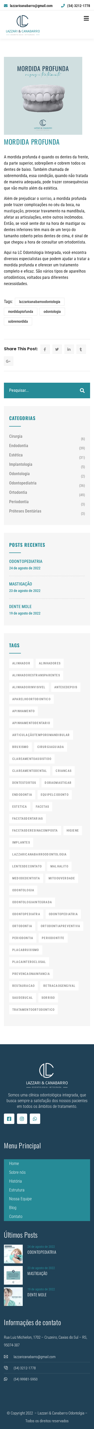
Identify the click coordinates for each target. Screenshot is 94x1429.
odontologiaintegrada (32, 902)
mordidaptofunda (20, 311)
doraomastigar (58, 783)
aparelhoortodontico (31, 699)
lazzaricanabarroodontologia (39, 302)
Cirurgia (15, 436)
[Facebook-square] (9, 1119)
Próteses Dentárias (25, 511)
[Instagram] (22, 1119)
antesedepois (65, 687)
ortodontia (22, 926)
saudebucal (22, 998)
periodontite (53, 938)
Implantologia (20, 464)
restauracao (23, 986)
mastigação (14, 210)
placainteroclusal (29, 962)
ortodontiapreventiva (60, 926)
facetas (42, 806)
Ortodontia (18, 492)
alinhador (21, 663)
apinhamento (23, 711)
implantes (21, 842)
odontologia (52, 311)
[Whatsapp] (35, 1119)
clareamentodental (29, 771)
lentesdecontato (27, 866)
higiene (73, 830)
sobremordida (18, 321)
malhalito (59, 866)
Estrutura (17, 1190)
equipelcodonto (55, 795)
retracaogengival (59, 986)
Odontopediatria (23, 483)
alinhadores (50, 663)
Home (14, 1163)
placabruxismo (25, 950)
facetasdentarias (27, 818)
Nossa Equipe (20, 1198)
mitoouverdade (62, 878)
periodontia (22, 938)
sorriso (45, 198)
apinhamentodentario (31, 723)
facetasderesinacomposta (35, 830)
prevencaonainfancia (31, 974)
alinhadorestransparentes (36, 675)
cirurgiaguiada (50, 747)
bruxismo (20, 747)
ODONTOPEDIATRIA (25, 561)
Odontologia (19, 473)
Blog (12, 1207)
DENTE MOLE (20, 606)
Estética (16, 455)
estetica (19, 806)
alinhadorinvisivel (29, 687)
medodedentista (26, 878)
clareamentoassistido (31, 759)
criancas (64, 771)
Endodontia (18, 445)
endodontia (22, 795)
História (15, 1181)
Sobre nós (17, 1172)
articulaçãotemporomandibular (41, 735)
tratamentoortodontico (33, 1010)
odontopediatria (63, 914)
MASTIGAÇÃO (20, 584)
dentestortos (24, 783)
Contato (15, 1216)
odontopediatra (26, 914)
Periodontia (19, 501)
